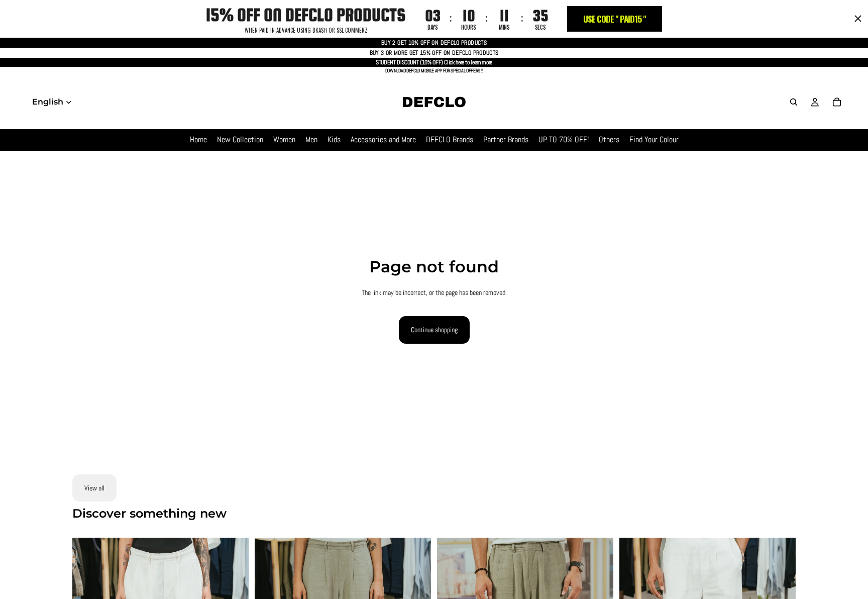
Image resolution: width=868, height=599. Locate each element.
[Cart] (837, 102)
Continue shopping (434, 329)
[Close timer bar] (858, 19)
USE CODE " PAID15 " (614, 19)
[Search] (794, 102)
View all (94, 487)
